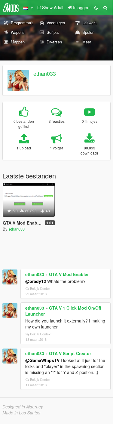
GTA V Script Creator (70, 353)
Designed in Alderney (22, 407)
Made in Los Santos (21, 413)
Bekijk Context (40, 288)
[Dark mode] (96, 7)
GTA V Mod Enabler (69, 274)
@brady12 (35, 281)
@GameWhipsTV (42, 360)
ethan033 (44, 73)
